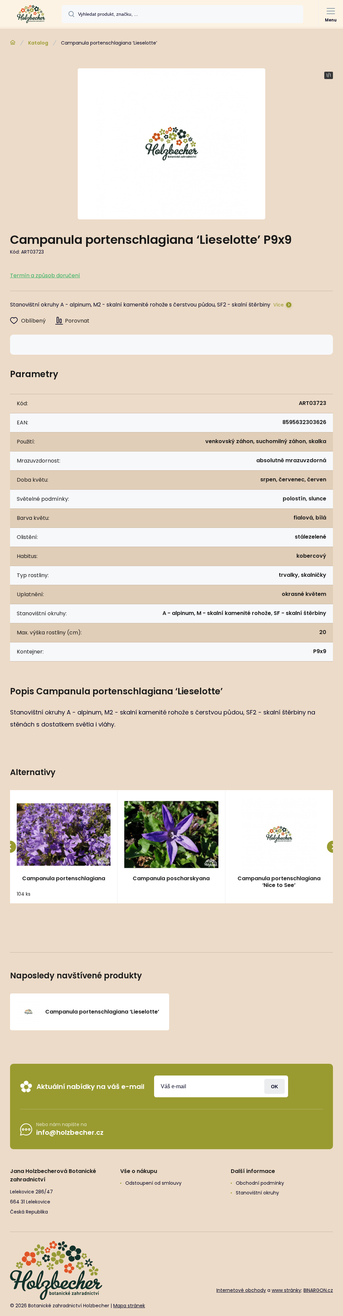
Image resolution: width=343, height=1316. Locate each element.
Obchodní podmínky (260, 1183)
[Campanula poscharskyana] (171, 835)
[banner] (31, 14)
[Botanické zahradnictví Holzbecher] (12, 42)
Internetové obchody (241, 1290)
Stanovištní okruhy (257, 1192)
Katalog (38, 43)
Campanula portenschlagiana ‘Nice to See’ (279, 882)
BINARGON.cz (318, 1290)
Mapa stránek (129, 1305)
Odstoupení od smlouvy (153, 1183)
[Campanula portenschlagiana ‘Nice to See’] (279, 835)
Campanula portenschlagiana (63, 878)
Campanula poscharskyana (171, 878)
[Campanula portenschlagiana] (64, 835)
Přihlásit (274, 1086)
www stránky (286, 1290)
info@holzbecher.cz (70, 1132)
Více (278, 304)
